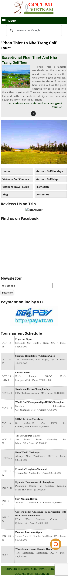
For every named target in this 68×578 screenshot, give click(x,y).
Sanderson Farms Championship (32, 389)
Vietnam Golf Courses (15, 179)
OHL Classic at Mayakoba (29, 419)
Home (6, 171)
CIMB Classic (22, 372)
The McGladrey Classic (27, 435)
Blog (5, 194)
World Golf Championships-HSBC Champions (39, 402)
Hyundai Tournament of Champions (34, 482)
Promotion (42, 186)
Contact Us (42, 194)
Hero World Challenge (27, 452)
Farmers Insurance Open (28, 532)
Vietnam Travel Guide (15, 186)
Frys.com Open (23, 339)
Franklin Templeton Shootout (31, 469)
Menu (12, 20)
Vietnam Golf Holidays (49, 171)
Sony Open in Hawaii (26, 498)
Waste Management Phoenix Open (33, 549)
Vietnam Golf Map (47, 179)
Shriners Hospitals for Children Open (35, 355)
